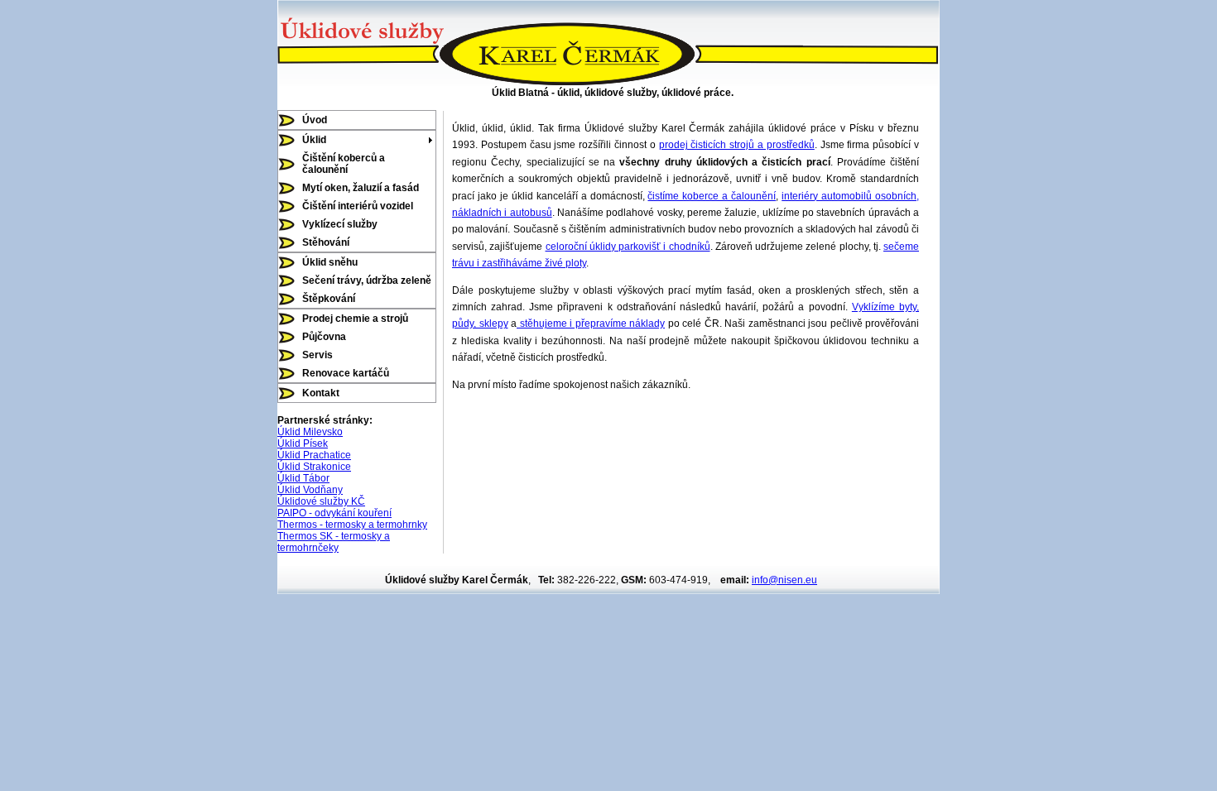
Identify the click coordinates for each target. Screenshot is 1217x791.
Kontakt (320, 393)
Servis (317, 355)
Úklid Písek (302, 443)
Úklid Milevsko (310, 432)
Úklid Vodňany (310, 490)
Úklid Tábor (303, 478)
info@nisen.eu (784, 580)
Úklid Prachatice (314, 455)
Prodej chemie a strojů (355, 318)
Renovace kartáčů (345, 373)
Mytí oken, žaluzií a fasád (360, 188)
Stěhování (325, 242)
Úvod (314, 120)
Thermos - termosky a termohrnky (352, 524)
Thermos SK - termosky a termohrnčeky (333, 542)
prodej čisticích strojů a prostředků (737, 145)
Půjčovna (324, 337)
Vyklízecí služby (340, 224)
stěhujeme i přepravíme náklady (591, 323)
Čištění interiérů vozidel (357, 206)
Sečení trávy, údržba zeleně (366, 280)
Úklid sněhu (330, 262)
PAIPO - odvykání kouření (334, 513)
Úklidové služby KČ (321, 501)
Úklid (314, 140)
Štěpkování (328, 298)
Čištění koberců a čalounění (343, 163)
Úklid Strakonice (314, 466)
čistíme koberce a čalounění (711, 196)
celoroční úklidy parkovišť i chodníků (628, 246)
